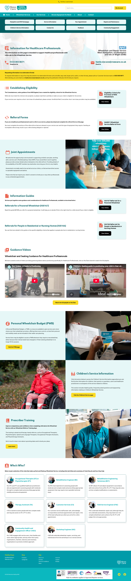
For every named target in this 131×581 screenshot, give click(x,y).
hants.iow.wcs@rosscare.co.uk (111, 61)
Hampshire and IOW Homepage (19, 22)
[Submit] (110, 8)
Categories (24, 559)
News (40, 563)
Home (8, 15)
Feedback (81, 28)
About (80, 15)
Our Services (41, 15)
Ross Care (11, 574)
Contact (91, 15)
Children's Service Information (19, 28)
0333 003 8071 (17, 61)
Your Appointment (80, 22)
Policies (57, 561)
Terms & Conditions (44, 561)
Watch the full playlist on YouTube (65, 302)
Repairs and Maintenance (111, 22)
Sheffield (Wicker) (9, 557)
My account (119, 8)
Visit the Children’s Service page (83, 395)
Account (57, 557)
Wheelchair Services (23, 15)
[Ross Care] (16, 8)
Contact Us (50, 28)
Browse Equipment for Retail (61, 15)
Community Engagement (111, 28)
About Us (41, 557)
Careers (57, 559)
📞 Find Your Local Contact (65, 2)
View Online (105, 102)
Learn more (11, 446)
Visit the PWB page (14, 347)
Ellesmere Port (8, 559)
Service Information (50, 22)
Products (24, 557)
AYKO (18, 574)
